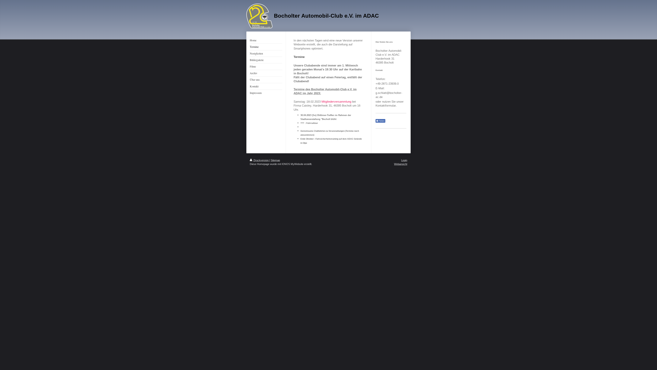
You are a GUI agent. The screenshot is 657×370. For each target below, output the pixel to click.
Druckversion (261, 160)
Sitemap (275, 160)
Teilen (381, 121)
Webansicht (400, 164)
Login (404, 160)
